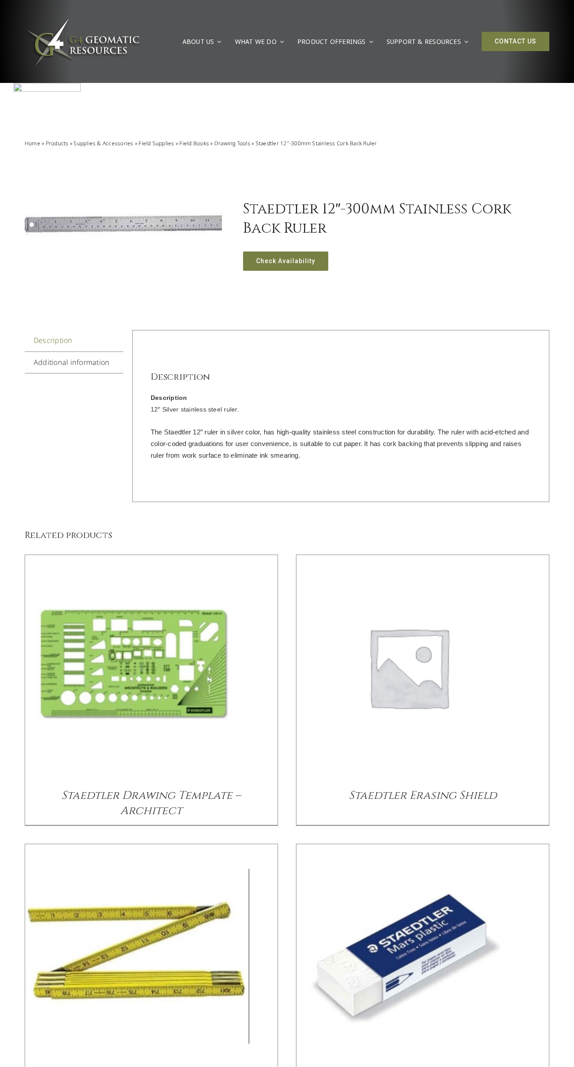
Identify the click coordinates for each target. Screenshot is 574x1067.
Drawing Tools (232, 143)
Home (32, 143)
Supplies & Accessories (103, 143)
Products (57, 143)
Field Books (194, 143)
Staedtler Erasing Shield (423, 795)
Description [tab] (53, 340)
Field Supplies (156, 143)
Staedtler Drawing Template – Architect (151, 803)
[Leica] (47, 86)
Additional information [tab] (71, 362)
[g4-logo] (82, 20)
